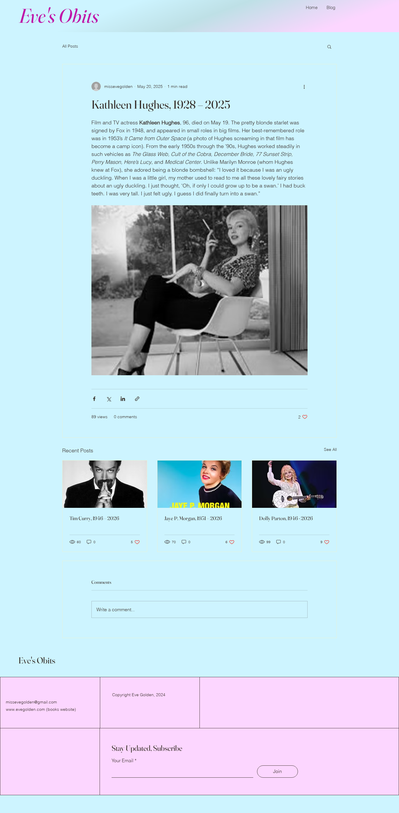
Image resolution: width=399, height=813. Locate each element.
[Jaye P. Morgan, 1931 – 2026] (199, 484)
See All (330, 449)
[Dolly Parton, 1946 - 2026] (294, 484)
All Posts (70, 46)
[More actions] (304, 86)
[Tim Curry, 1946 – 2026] (105, 484)
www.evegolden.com (25, 709)
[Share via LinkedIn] (123, 399)
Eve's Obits (59, 15)
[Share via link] (137, 399)
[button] (329, 46)
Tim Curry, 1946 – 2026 (94, 518)
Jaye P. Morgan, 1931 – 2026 (193, 518)
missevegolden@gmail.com (31, 702)
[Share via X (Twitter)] (108, 399)
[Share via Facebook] (94, 399)
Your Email (122, 760)
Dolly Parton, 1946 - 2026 (286, 518)
